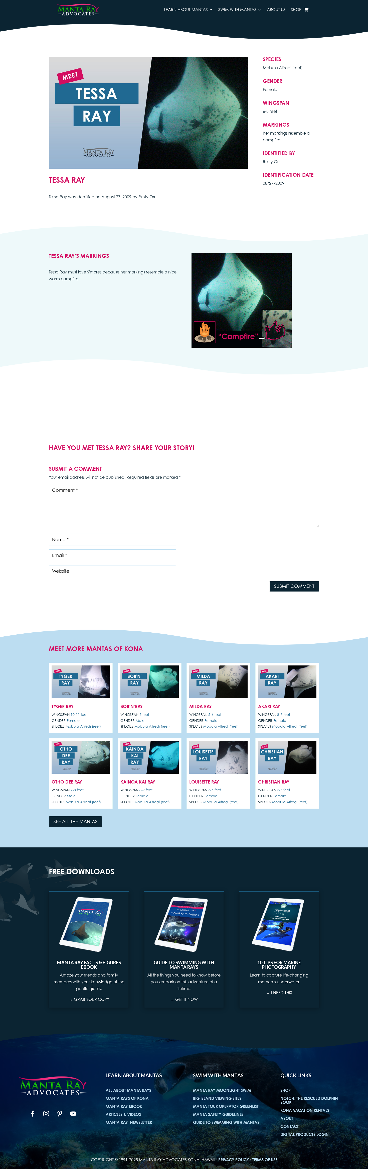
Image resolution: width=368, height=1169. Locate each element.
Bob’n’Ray (131, 706)
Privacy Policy (233, 1159)
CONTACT (289, 1126)
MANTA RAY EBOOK (124, 1106)
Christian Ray (273, 782)
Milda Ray (200, 706)
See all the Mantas (75, 821)
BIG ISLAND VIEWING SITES (217, 1098)
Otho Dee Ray (67, 782)
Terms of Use (264, 1159)
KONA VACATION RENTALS (304, 1110)
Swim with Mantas (237, 9)
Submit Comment (294, 586)
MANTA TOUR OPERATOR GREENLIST (226, 1106)
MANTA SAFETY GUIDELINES (218, 1114)
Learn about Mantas (186, 9)
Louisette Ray (204, 782)
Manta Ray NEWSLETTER (129, 1122)
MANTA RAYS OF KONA (127, 1098)
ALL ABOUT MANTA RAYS (128, 1090)
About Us (276, 9)
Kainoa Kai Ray (137, 782)
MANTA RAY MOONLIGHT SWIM (222, 1090)
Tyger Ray (63, 706)
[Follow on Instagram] (46, 1113)
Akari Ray (269, 706)
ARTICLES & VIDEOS (123, 1114)
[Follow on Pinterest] (60, 1113)
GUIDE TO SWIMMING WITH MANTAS (226, 1122)
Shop (296, 9)
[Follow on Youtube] (73, 1113)
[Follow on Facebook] (33, 1113)
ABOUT (286, 1118)
